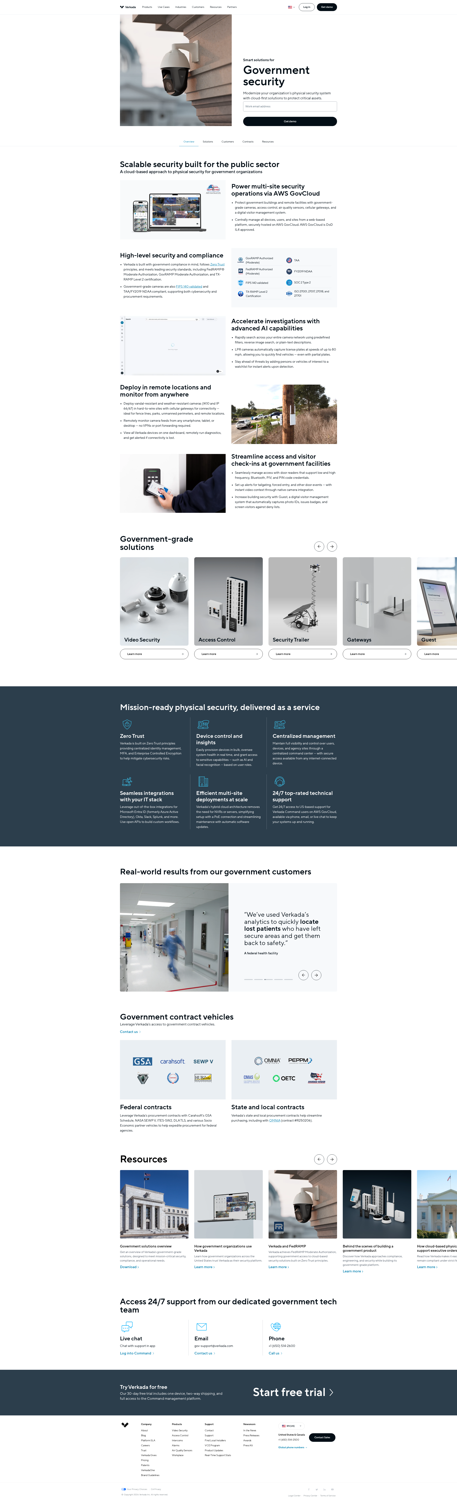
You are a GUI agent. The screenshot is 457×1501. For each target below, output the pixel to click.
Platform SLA (148, 1440)
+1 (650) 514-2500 (288, 1439)
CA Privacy (156, 1489)
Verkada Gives (148, 1455)
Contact (209, 1430)
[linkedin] (324, 1489)
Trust (143, 1450)
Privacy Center (310, 1495)
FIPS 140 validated (189, 286)
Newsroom (249, 1424)
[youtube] (332, 1489)
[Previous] (319, 547)
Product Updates (214, 1450)
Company (146, 1424)
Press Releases (251, 1435)
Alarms (175, 1445)
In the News (249, 1430)
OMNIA (274, 1120)
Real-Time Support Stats (218, 1455)
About (144, 1430)
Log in (306, 7)
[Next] (332, 547)
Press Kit (248, 1445)
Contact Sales (322, 1437)
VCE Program (212, 1445)
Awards (247, 1440)
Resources (216, 7)
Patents (145, 1465)
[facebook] (309, 1489)
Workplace (178, 1455)
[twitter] (316, 1489)
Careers (145, 1445)
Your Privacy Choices (137, 1489)
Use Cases (164, 7)
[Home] (125, 1452)
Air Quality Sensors (182, 1450)
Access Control (180, 1435)
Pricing (145, 1460)
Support (209, 1424)
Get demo (327, 7)
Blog (143, 1435)
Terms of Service (328, 1495)
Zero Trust (217, 264)
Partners (232, 7)
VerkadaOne (148, 1470)
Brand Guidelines (150, 1475)
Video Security (180, 1430)
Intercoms (177, 1440)
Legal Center (294, 1495)
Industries (180, 7)
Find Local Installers (215, 1440)
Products (147, 7)
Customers (198, 7)
